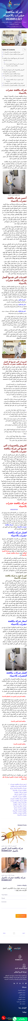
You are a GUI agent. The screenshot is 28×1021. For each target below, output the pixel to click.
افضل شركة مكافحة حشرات (18, 798)
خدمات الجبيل (4, 846)
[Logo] (14, 4)
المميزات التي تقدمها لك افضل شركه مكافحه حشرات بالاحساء (15, 64)
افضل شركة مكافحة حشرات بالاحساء (14, 75)
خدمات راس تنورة (21, 1001)
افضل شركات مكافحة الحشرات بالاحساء (15, 85)
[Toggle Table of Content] (23, 50)
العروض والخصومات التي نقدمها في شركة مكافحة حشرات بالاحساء (13, 70)
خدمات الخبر (22, 994)
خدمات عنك (22, 1003)
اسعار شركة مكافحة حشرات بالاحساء (14, 83)
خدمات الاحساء (17, 22)
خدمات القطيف (21, 992)
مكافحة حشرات (22, 813)
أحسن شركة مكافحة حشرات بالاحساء (14, 54)
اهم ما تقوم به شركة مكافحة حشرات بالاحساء (14, 80)
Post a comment (21, 915)
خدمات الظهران (21, 999)
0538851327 (19, 959)
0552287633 (14, 509)
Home (24, 22)
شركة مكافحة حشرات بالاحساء (12, 52)
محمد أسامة (11, 1019)
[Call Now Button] (3, 1018)
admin (14, 26)
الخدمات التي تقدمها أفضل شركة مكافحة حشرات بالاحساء (13, 59)
